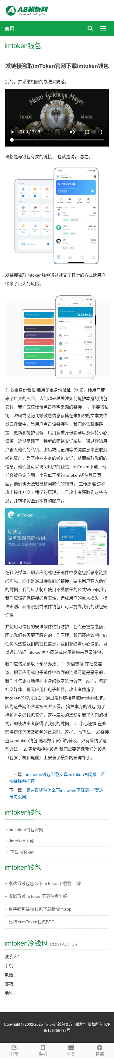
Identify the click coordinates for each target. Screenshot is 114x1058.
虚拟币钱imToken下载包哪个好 (38, 896)
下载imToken (22, 852)
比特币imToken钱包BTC (31, 921)
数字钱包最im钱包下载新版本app (40, 909)
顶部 (99, 1054)
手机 (43, 1054)
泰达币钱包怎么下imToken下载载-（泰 (45, 883)
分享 (14, 1054)
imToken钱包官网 (26, 829)
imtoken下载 (22, 840)
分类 (71, 1054)
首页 (9, 28)
